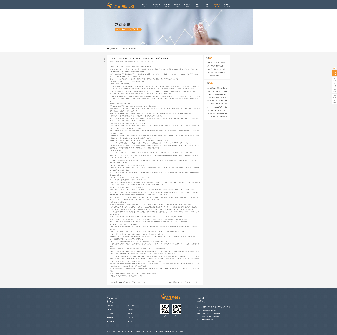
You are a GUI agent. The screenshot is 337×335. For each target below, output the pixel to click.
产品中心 (167, 5)
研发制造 (187, 5)
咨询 (334, 74)
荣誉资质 (207, 5)
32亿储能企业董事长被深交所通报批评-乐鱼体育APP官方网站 (217, 104)
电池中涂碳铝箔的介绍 (214, 75)
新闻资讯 (217, 5)
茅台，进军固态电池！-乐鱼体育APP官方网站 (217, 98)
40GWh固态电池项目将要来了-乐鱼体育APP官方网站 (217, 95)
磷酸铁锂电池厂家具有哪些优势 (216, 69)
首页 (117, 49)
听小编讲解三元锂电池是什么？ (216, 66)
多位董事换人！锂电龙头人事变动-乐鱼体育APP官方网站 (217, 88)
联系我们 (227, 5)
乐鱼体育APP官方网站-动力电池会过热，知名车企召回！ (130, 282)
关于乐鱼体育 (155, 5)
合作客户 (197, 5)
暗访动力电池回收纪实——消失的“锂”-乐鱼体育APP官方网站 (217, 114)
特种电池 (110, 309)
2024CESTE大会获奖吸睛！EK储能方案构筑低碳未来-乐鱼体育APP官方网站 (217, 107)
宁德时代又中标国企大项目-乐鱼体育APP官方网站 (217, 101)
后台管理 (161, 331)
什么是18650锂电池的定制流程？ (217, 72)
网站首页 (144, 5)
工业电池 (110, 313)
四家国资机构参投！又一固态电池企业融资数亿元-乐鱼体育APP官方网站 (217, 117)
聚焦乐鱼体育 (112, 321)
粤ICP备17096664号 (177, 331)
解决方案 (177, 5)
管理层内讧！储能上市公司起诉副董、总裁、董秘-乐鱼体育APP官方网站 (217, 92)
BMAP (148, 331)
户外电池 (130, 313)
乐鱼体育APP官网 (139, 331)
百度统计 (168, 331)
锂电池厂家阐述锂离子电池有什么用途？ (217, 63)
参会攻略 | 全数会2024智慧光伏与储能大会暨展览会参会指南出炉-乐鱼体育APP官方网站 (217, 111)
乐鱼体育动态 (133, 49)
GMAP (154, 331)
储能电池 (130, 309)
